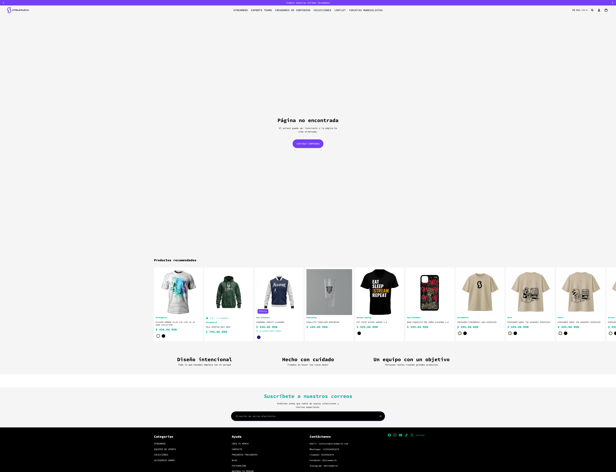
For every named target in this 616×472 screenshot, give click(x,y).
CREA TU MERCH (240, 443)
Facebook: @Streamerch (323, 460)
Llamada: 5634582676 (322, 454)
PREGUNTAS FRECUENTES (244, 454)
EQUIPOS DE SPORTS (165, 449)
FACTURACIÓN (239, 465)
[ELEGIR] (196, 310)
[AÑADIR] (347, 310)
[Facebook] (389, 435)
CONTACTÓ (237, 449)
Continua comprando (308, 143)
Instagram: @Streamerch (324, 465)
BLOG (234, 460)
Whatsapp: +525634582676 (324, 449)
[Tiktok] (406, 435)
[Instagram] (395, 435)
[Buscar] (592, 10)
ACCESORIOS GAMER (164, 460)
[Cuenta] (599, 10)
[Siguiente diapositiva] (458, 304)
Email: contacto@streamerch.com (329, 443)
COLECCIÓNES (161, 454)
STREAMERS (160, 443)
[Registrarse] (380, 416)
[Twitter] (412, 435)
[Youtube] (400, 435)
